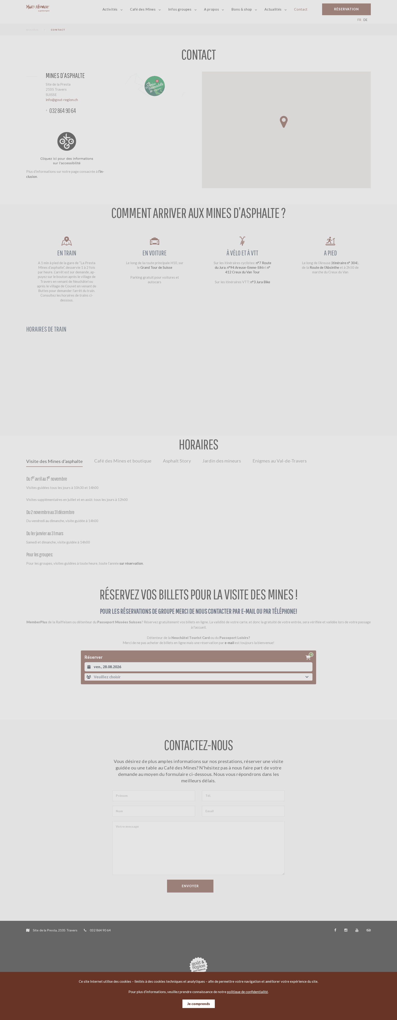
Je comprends (198, 1004)
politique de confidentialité (247, 992)
